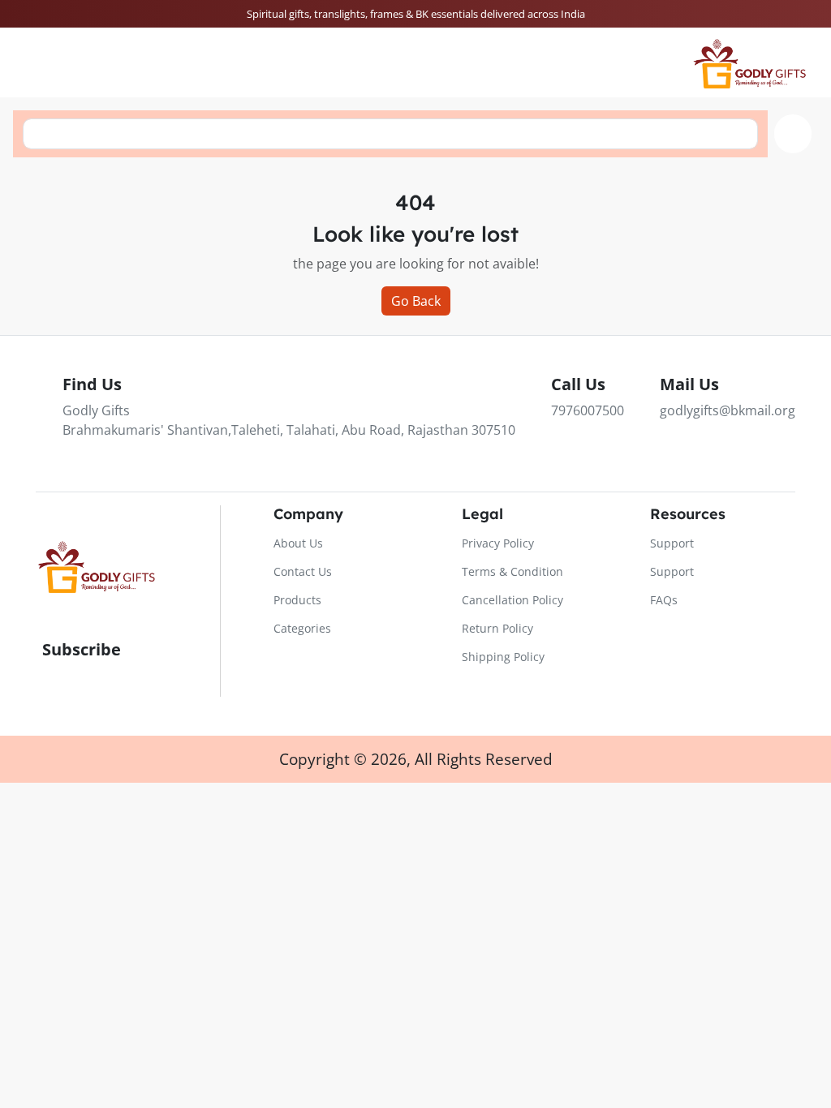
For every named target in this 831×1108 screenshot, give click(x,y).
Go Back (416, 301)
